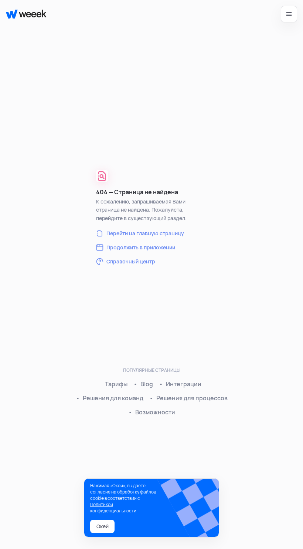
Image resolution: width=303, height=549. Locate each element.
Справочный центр (130, 261)
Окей (102, 526)
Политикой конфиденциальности (113, 507)
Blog (146, 384)
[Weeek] (23, 14)
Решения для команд (113, 398)
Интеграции (183, 384)
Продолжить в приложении (140, 247)
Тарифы (116, 384)
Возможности (155, 412)
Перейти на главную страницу (145, 233)
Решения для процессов (192, 398)
